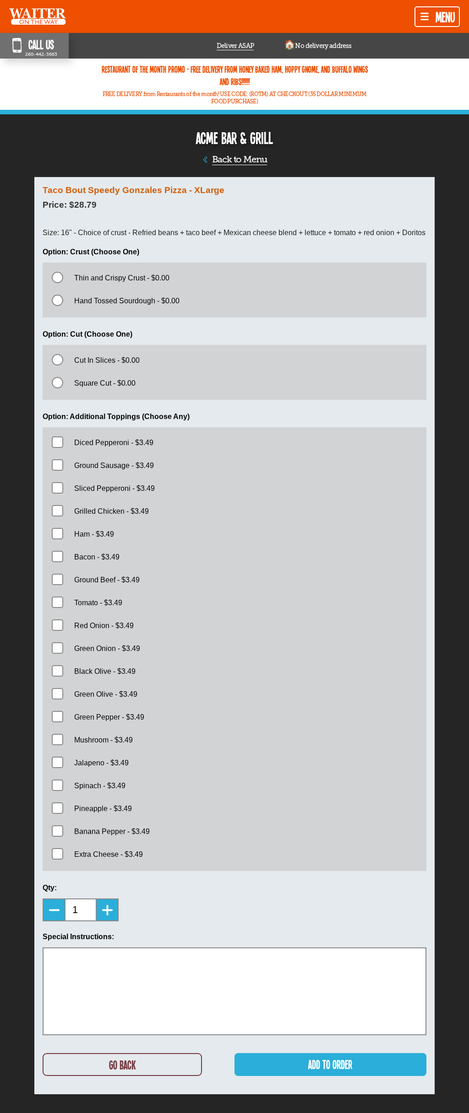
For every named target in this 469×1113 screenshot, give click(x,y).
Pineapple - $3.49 (103, 808)
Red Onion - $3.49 (104, 625)
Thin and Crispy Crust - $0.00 (121, 278)
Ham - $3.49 (94, 534)
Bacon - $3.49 (97, 557)
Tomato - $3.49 (98, 603)
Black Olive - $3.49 (105, 671)
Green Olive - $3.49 (105, 694)
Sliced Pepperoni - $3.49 (114, 488)
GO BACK (122, 1065)
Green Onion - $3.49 (107, 648)
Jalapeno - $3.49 (101, 763)
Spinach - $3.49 (99, 786)
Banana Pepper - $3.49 (112, 831)
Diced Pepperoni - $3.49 (113, 442)
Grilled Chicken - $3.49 (111, 511)
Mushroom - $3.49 (103, 740)
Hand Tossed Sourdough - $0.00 (127, 301)
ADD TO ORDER (330, 1064)
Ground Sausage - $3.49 (114, 465)
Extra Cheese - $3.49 (108, 854)
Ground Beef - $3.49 (107, 580)
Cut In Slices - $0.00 (107, 360)
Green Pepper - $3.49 (109, 717)
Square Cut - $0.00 (105, 383)
